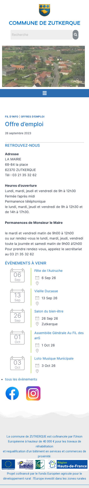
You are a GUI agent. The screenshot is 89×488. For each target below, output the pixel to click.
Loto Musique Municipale (53, 358)
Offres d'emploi (32, 116)
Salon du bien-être (48, 311)
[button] (44, 93)
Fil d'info (11, 116)
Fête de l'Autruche (48, 271)
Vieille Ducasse (46, 291)
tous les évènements (21, 379)
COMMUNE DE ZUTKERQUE (44, 23)
